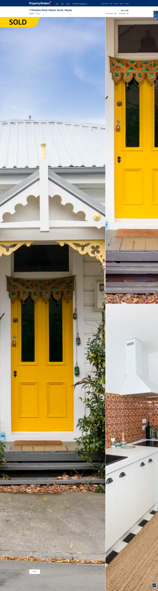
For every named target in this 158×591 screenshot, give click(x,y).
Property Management (79, 4)
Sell (62, 4)
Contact (126, 4)
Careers (116, 4)
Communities (104, 4)
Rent (67, 4)
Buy (57, 4)
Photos (34, 571)
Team (111, 4)
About (121, 4)
